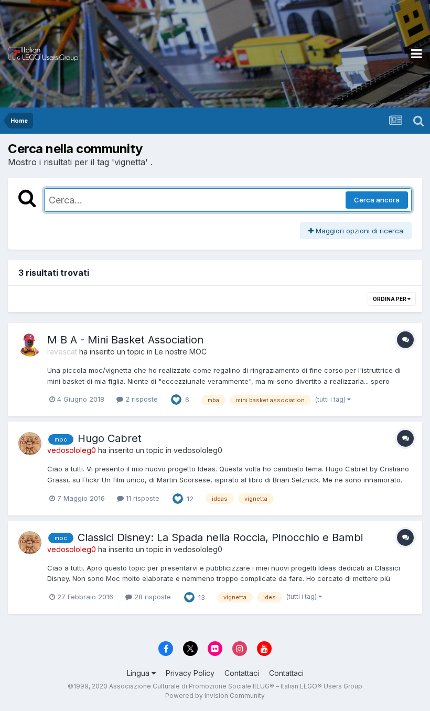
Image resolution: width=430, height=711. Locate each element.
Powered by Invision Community (215, 695)
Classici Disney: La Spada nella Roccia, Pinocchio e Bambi (220, 537)
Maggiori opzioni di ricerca (358, 231)
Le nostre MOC (181, 351)
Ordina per (390, 299)
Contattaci (241, 673)
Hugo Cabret (110, 438)
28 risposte (151, 596)
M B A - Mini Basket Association (125, 339)
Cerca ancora (377, 200)
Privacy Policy (190, 673)
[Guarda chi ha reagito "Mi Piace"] (176, 399)
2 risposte (140, 399)
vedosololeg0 (198, 450)
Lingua (139, 673)
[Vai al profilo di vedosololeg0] (29, 443)
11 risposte (141, 498)
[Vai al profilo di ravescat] (29, 345)
